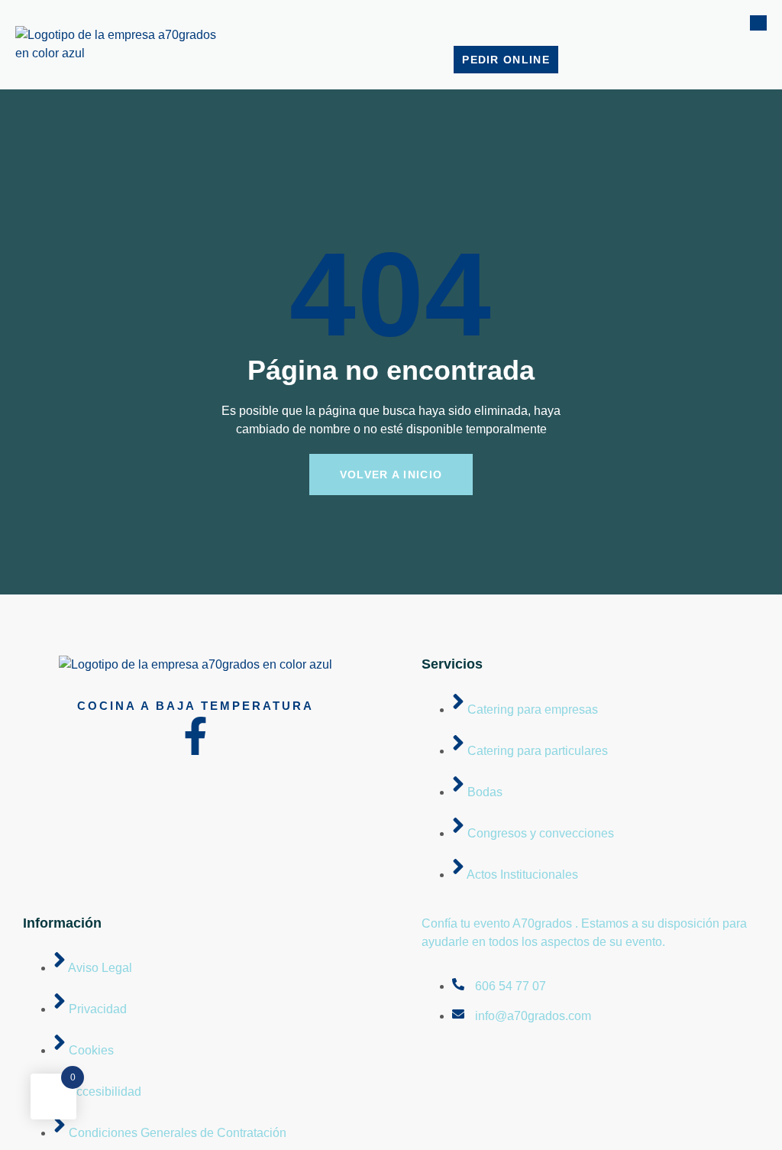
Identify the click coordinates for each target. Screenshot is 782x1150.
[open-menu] (758, 23)
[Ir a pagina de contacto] (195, 664)
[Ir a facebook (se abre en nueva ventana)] (195, 736)
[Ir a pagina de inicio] (122, 53)
